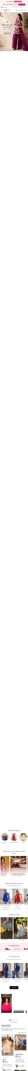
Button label (14, 419)
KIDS (6, 7)
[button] (2, 10)
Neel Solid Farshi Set (6, 979)
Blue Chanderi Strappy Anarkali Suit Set (5, 906)
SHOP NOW (21, 4)
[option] (16, 7)
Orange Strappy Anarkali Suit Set (17, 905)
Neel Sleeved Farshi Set (17, 979)
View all (14, 987)
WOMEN (2, 7)
